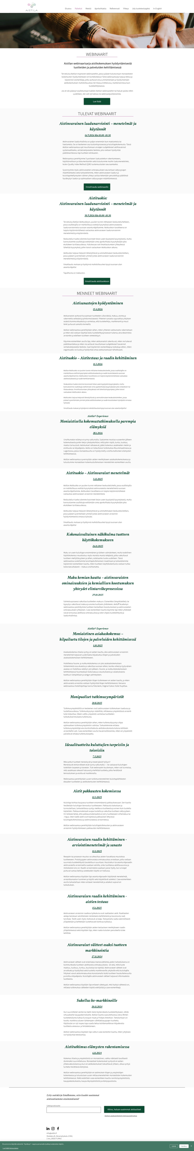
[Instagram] (53, 1128)
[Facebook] (58, 1128)
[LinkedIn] (48, 1128)
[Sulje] (191, 1146)
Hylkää (174, 1146)
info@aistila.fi (52, 1133)
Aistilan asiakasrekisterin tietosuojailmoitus (121, 1115)
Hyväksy (184, 1146)
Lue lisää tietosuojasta (10, 1148)
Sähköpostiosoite (53, 1106)
